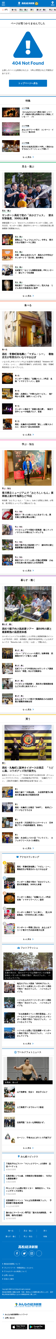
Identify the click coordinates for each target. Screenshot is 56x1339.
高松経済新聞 (26, 3)
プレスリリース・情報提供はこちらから (18, 1268)
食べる (14, 10)
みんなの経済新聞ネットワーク (28, 1305)
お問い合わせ (9, 1275)
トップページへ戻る (28, 83)
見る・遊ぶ (23, 10)
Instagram (32, 1253)
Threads (39, 1253)
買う (32, 10)
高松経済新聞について (12, 1264)
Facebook (17, 1253)
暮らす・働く (41, 10)
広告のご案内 (9, 1279)
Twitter (24, 1253)
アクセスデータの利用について (15, 1271)
